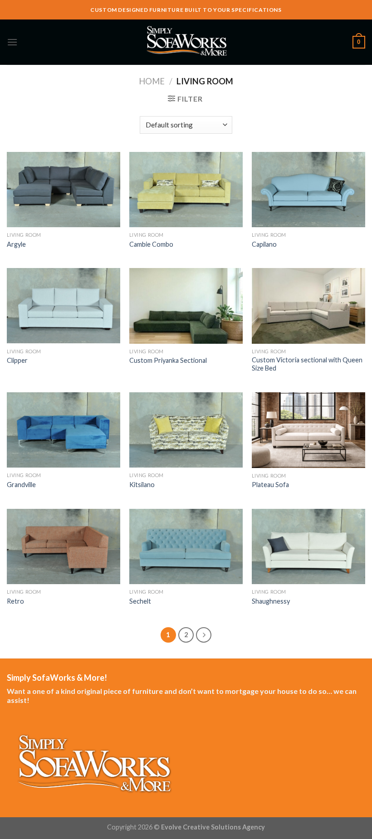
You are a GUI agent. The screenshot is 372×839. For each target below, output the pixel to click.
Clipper (17, 360)
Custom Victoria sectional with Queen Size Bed (307, 364)
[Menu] (12, 42)
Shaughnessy (271, 601)
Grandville (21, 484)
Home (152, 81)
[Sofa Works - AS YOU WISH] (186, 42)
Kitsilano (142, 484)
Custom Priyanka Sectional (168, 360)
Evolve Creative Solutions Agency (213, 827)
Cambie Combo (151, 244)
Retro (15, 601)
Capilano (264, 244)
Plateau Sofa (270, 484)
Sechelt (140, 601)
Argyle (16, 244)
